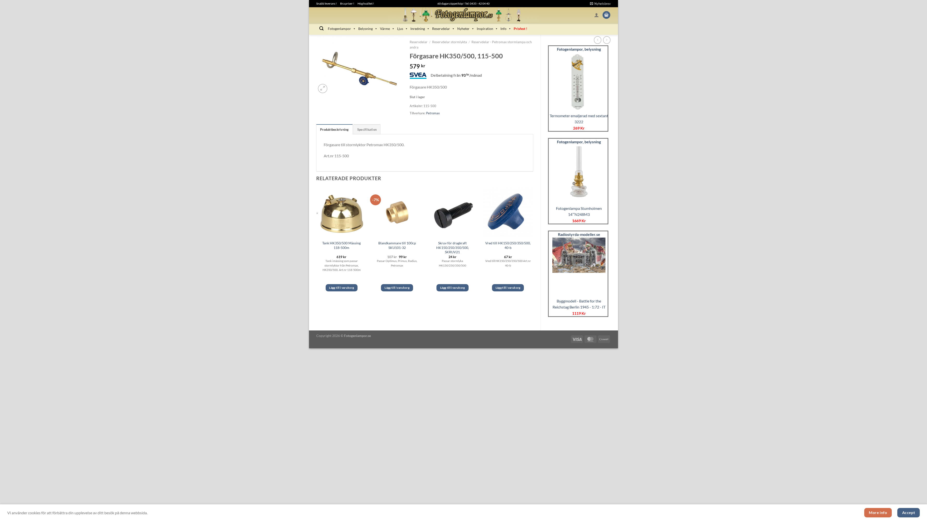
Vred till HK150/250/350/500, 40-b (508, 245)
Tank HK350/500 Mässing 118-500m (341, 245)
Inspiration (485, 29)
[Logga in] (596, 15)
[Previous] (316, 244)
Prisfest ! (520, 29)
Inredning (417, 29)
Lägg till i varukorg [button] (341, 287)
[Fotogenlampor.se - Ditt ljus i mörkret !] (463, 15)
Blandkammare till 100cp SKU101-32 (397, 245)
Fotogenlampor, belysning (579, 49)
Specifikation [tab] (367, 129)
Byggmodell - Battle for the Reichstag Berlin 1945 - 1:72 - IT (579, 304)
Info (503, 29)
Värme (385, 29)
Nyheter (463, 29)
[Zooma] (322, 88)
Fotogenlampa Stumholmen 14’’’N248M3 (579, 211)
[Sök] (321, 29)
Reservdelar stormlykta (449, 42)
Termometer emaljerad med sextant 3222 (579, 118)
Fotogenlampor (339, 29)
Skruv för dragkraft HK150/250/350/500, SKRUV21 (452, 247)
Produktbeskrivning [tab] (334, 129)
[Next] (533, 244)
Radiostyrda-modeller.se (579, 234)
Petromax (433, 113)
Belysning (365, 29)
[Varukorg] (606, 15)
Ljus (400, 29)
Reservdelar (441, 29)
